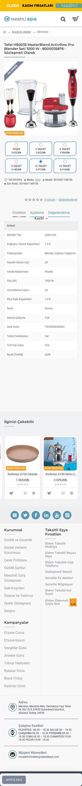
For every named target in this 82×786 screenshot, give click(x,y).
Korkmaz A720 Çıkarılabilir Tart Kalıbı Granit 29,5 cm (23, 474)
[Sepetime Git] (75, 19)
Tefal (38, 179)
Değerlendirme (59, 213)
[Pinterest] (67, 515)
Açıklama (37, 213)
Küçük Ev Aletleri (21, 31)
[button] (8, 98)
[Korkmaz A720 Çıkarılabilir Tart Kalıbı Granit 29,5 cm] (22, 454)
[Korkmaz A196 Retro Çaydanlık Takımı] (60, 454)
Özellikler (19, 213)
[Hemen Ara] (63, 19)
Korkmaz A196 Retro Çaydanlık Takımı (61, 474)
